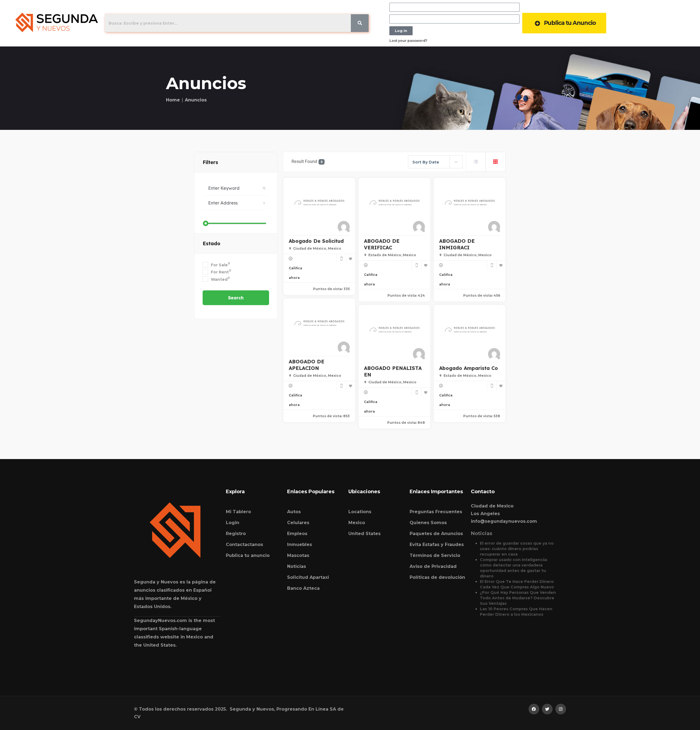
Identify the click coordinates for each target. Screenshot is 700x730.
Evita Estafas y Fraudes (437, 544)
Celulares (298, 522)
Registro (236, 533)
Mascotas (298, 555)
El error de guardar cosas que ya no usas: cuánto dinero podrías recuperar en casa (517, 549)
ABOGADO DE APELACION (306, 364)
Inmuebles (299, 544)
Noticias (296, 566)
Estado (211, 243)
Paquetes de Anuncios (436, 533)
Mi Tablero (238, 511)
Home (173, 100)
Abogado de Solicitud (316, 241)
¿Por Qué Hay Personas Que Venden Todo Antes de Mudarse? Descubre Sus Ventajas (518, 598)
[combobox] (435, 161)
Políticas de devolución (437, 577)
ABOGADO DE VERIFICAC (381, 244)
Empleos (297, 533)
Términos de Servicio (435, 555)
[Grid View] (495, 162)
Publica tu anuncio (248, 555)
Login (232, 522)
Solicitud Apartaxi (308, 577)
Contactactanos (244, 544)
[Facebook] (534, 709)
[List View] (476, 162)
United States (364, 533)
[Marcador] (350, 258)
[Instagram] (560, 709)
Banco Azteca (303, 588)
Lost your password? (408, 41)
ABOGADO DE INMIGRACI (457, 244)
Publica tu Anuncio (570, 22)
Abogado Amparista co (468, 368)
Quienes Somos (428, 522)
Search (236, 297)
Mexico (356, 522)
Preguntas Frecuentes (436, 511)
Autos (294, 511)
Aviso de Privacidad (433, 566)
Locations (359, 511)
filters (210, 162)
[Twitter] (547, 709)
